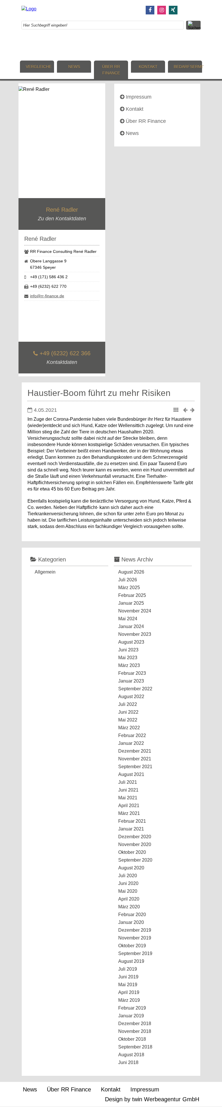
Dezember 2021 (134, 751)
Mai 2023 (127, 657)
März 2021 (129, 813)
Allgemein (45, 572)
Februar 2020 (132, 914)
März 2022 (129, 727)
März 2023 (129, 665)
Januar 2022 (131, 743)
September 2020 (135, 860)
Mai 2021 (127, 797)
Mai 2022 (127, 719)
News (74, 66)
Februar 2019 (132, 1007)
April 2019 (128, 992)
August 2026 (131, 572)
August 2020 (131, 867)
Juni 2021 (128, 790)
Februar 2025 (132, 595)
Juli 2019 (127, 969)
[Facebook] (150, 10)
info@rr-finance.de (47, 296)
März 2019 (129, 1000)
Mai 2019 (127, 984)
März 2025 (129, 587)
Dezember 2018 (134, 1023)
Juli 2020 (127, 875)
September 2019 (135, 953)
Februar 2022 (132, 735)
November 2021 (134, 758)
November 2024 (134, 610)
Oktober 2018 (132, 1039)
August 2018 (131, 1054)
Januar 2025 (131, 603)
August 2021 (131, 774)
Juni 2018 (128, 1062)
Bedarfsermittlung (188, 66)
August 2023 (131, 642)
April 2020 (128, 898)
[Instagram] (161, 10)
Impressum (138, 97)
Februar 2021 (132, 821)
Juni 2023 (128, 649)
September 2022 (135, 688)
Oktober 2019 (132, 945)
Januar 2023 (131, 681)
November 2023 (134, 634)
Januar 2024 (131, 626)
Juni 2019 (128, 976)
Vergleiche (38, 66)
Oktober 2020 (132, 852)
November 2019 (134, 937)
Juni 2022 (128, 712)
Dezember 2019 (134, 930)
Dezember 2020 (134, 836)
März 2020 (129, 906)
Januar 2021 (131, 828)
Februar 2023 (132, 673)
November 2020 (134, 844)
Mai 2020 (127, 891)
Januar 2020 (131, 922)
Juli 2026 (127, 579)
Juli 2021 (127, 782)
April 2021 (128, 805)
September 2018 (135, 1046)
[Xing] (173, 10)
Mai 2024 (127, 618)
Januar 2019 (131, 1015)
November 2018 (134, 1031)
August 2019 (131, 961)
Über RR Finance (111, 69)
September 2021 (135, 766)
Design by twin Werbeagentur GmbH (152, 1099)
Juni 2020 (128, 883)
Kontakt (148, 66)
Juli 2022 (127, 704)
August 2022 (131, 696)
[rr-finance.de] (28, 8)
